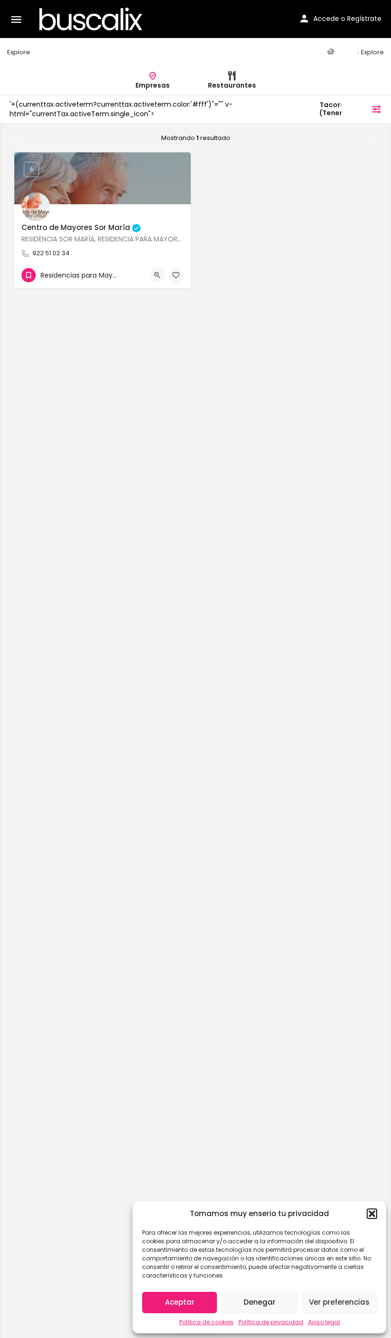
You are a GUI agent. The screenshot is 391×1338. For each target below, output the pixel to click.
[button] (372, 1213)
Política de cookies (206, 1322)
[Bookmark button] (176, 275)
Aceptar (180, 1302)
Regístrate (364, 18)
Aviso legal (324, 1322)
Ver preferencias (339, 1302)
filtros (357, 109)
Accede (326, 18)
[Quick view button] (157, 275)
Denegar (260, 1302)
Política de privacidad (270, 1322)
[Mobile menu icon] (16, 19)
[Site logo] (92, 19)
